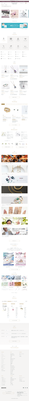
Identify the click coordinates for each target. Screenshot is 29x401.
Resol (10, 364)
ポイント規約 (11, 384)
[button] (3, 14)
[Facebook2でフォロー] (23, 387)
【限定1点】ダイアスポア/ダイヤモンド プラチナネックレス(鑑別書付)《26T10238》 (23, 91)
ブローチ (3, 56)
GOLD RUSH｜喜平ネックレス (6, 194)
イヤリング (10, 54)
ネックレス (13, 104)
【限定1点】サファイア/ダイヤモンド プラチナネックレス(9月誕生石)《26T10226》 (5, 76)
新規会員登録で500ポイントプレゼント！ (14, 0)
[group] (14, 1)
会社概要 (11, 377)
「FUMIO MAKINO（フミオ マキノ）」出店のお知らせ (18, 333)
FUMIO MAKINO (12, 374)
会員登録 (20, 356)
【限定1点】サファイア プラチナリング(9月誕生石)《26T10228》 (23, 76)
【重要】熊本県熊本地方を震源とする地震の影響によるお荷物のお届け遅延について (19, 337)
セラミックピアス (4, 54)
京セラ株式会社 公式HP (22, 381)
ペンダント (9, 104)
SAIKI (11, 357)
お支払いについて (4, 378)
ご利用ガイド (2, 377)
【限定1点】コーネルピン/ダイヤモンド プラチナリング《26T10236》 (5, 91)
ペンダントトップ (3, 356)
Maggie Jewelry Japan (12, 358)
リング (6, 104)
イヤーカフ (17, 54)
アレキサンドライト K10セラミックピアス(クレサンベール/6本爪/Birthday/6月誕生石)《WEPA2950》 (16, 117)
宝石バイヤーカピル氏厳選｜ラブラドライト (7, 235)
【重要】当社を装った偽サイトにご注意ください (17, 330)
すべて (3, 104)
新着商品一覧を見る (14, 97)
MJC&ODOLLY (2, 74)
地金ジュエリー (25, 56)
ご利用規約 (11, 383)
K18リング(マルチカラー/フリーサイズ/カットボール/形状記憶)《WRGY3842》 (7, 117)
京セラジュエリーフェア (21, 377)
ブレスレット (25, 54)
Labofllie (11, 356)
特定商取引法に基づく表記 (13, 378)
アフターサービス (3, 383)
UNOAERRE (11, 370)
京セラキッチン (21, 378)
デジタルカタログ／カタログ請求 (14, 269)
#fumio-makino (7, 333)
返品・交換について (4, 381)
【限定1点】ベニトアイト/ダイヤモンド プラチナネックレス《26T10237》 (14, 91)
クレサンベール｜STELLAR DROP (6, 204)
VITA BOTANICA (12, 368)
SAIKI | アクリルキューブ (5, 183)
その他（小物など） (18, 58)
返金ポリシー (11, 381)
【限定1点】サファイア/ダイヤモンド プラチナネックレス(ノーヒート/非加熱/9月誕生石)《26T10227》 (14, 76)
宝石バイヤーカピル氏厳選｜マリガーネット (7, 225)
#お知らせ (7, 330)
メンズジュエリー (4, 58)
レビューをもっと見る (14, 320)
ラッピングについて (3, 382)
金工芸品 (10, 58)
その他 (26, 104)
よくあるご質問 (3, 384)
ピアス (16, 104)
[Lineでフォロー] (27, 387)
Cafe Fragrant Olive (12, 369)
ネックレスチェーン (11, 56)
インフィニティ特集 (4, 173)
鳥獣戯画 (11, 363)
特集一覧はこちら (14, 240)
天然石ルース (17, 56)
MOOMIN (11, 362)
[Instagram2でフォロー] (25, 387)
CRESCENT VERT (14, 116)
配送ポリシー (11, 382)
